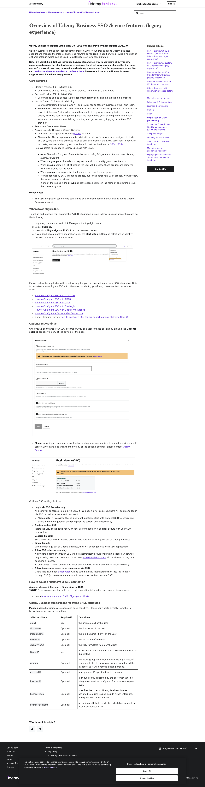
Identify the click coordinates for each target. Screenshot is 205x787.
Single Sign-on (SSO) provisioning (83, 12)
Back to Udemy (36, 4)
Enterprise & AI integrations (159, 102)
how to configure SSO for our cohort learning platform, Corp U (94, 317)
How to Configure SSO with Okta (52, 302)
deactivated (64, 571)
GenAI (150, 114)
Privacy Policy (50, 767)
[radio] (32, 729)
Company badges (155, 133)
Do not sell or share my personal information (146, 764)
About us (11, 751)
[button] (177, 748)
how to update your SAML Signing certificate (65, 596)
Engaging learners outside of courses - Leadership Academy (159, 157)
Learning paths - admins (158, 137)
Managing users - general (158, 98)
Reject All (147, 771)
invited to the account (94, 557)
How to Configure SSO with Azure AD (55, 295)
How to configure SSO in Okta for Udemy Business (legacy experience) (158, 75)
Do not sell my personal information (61, 755)
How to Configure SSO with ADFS (53, 299)
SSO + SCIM (116, 144)
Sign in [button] (171, 4)
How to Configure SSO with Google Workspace (60, 309)
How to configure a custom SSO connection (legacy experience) (159, 65)
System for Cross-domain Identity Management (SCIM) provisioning (158, 127)
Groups (150, 110)
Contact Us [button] (160, 169)
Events (10, 755)
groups (77, 133)
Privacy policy (51, 751)
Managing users (56, 12)
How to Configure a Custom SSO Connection (59, 313)
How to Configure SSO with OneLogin (55, 306)
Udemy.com (12, 747)
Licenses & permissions (157, 106)
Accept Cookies (147, 778)
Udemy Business (37, 12)
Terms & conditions (53, 747)
